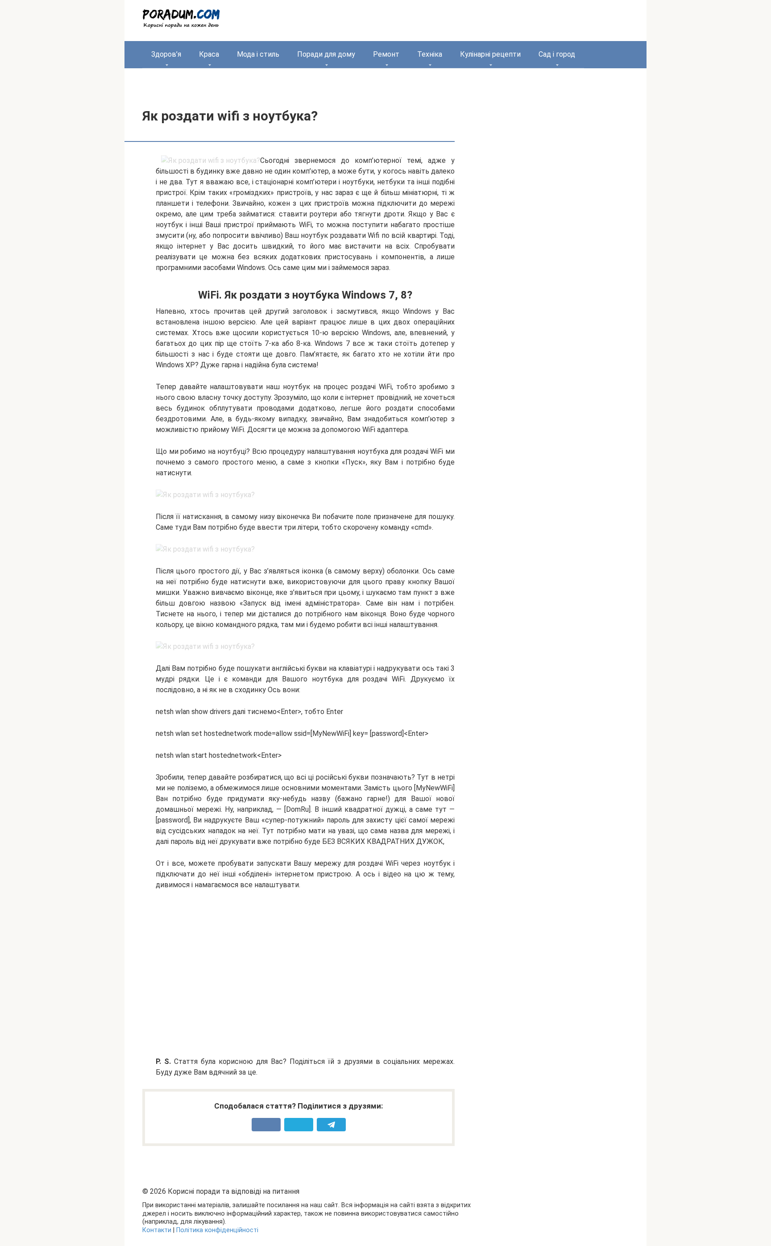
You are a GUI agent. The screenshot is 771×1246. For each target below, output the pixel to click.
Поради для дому (326, 54)
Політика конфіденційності (217, 1230)
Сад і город (557, 54)
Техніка (429, 54)
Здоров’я (166, 54)
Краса (209, 54)
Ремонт (386, 54)
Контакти (156, 1230)
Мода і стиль (258, 54)
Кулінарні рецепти (490, 54)
